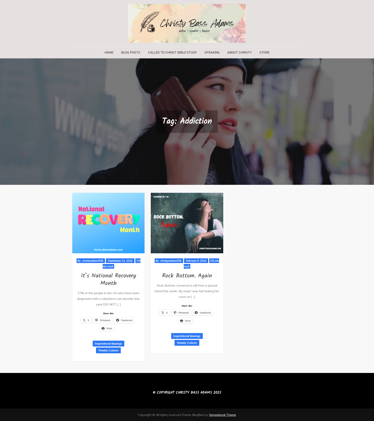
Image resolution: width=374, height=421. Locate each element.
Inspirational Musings (108, 343)
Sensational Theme (222, 415)
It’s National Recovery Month (108, 279)
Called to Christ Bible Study (172, 52)
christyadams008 (92, 260)
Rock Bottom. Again (187, 276)
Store (264, 52)
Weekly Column (108, 350)
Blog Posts (130, 52)
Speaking (212, 52)
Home (109, 52)
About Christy (239, 52)
